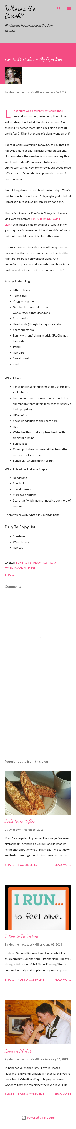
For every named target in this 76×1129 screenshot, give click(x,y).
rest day (49, 562)
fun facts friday (29, 562)
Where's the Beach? (20, 12)
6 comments (27, 864)
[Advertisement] (38, 721)
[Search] (59, 7)
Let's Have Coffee (20, 821)
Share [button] (9, 574)
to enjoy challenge (20, 568)
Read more (62, 864)
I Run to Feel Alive (21, 936)
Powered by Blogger (40, 1117)
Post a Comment (31, 979)
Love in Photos (18, 1051)
